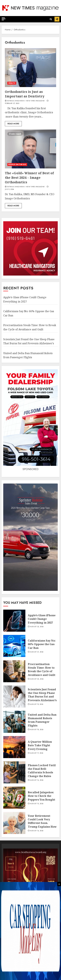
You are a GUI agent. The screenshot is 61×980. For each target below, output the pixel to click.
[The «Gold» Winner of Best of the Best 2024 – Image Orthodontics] (30, 149)
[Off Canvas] (4, 19)
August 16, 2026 (36, 780)
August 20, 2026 (37, 679)
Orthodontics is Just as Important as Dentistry (24, 93)
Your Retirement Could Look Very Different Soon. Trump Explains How (42, 821)
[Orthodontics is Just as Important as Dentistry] (30, 67)
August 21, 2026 (36, 652)
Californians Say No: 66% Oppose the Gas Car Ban (42, 644)
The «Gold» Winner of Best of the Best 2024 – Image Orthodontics (29, 177)
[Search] (51, 19)
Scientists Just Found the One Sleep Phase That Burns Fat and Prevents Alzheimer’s (42, 695)
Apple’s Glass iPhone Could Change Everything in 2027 (41, 619)
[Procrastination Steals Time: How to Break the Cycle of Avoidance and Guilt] (14, 671)
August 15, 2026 (36, 804)
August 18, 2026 (36, 729)
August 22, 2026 (37, 627)
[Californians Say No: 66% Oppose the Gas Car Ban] (14, 646)
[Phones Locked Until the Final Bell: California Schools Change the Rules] (14, 772)
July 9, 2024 (9, 189)
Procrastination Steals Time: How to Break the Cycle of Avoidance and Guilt (41, 669)
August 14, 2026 (36, 831)
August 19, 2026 (36, 704)
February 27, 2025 (12, 103)
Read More (13, 123)
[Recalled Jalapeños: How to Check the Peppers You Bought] (14, 798)
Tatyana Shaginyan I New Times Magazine (26, 101)
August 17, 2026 (36, 753)
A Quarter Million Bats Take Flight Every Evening (40, 745)
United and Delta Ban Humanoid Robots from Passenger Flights (28, 355)
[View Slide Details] (30, 876)
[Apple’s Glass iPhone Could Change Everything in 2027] (14, 621)
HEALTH (11, 83)
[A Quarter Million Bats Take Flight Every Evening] (14, 747)
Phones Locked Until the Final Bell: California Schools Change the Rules (42, 770)
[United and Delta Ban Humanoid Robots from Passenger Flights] (14, 722)
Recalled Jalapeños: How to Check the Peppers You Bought (41, 796)
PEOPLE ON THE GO (17, 164)
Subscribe (56, 19)
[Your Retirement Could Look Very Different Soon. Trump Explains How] (14, 823)
